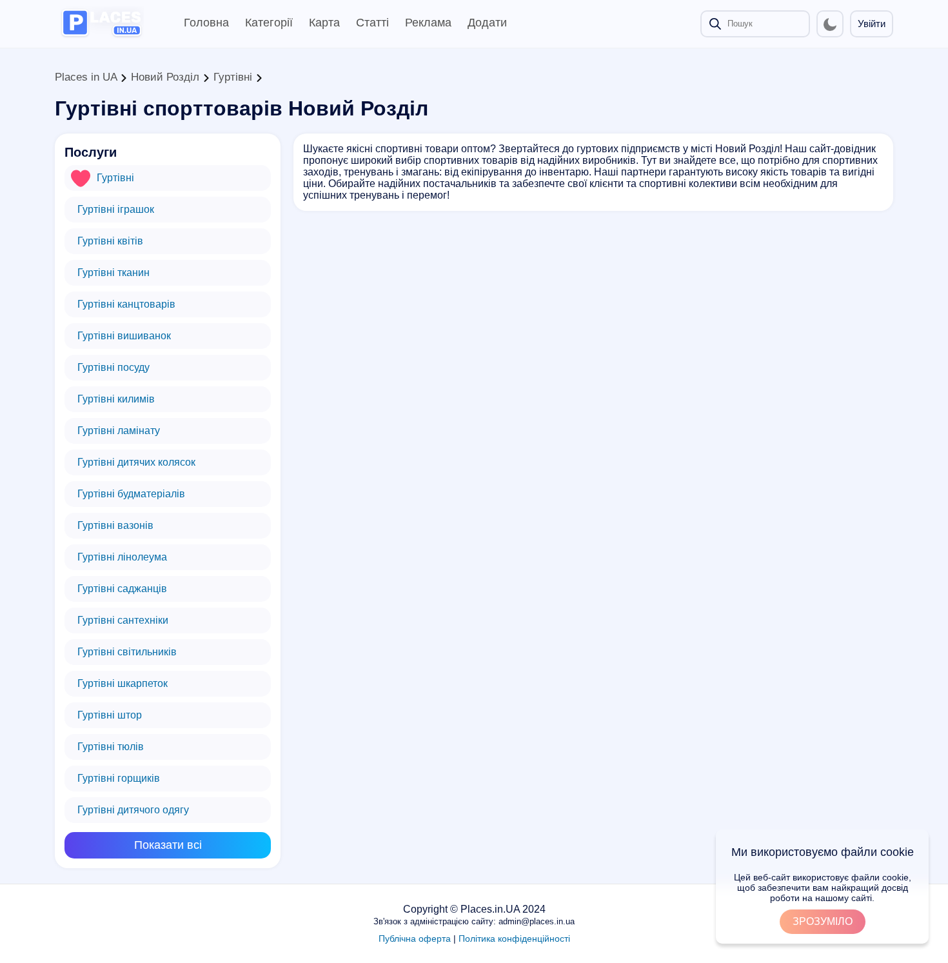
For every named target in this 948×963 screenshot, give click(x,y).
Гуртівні (232, 77)
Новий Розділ (165, 77)
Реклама (428, 22)
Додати (487, 22)
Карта (324, 22)
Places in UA (86, 77)
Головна (206, 22)
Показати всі (168, 845)
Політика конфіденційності (514, 938)
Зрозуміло (823, 921)
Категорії (269, 22)
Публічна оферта (415, 938)
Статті (372, 22)
